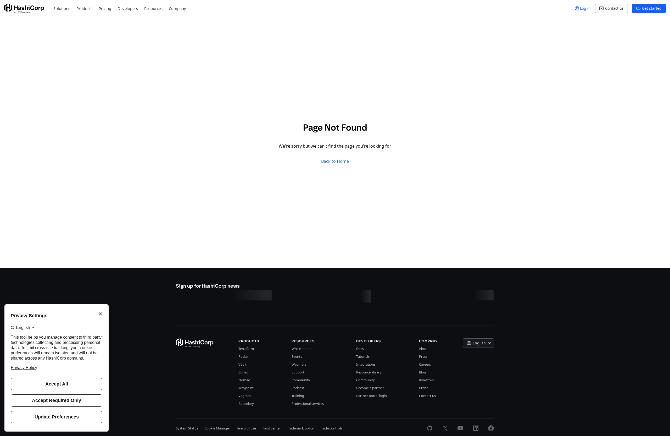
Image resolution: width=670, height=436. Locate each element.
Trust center (271, 428)
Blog (422, 372)
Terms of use (246, 428)
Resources (153, 8)
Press (423, 356)
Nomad (244, 380)
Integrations (366, 364)
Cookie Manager (217, 428)
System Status (187, 428)
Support (298, 372)
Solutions (61, 8)
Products (84, 8)
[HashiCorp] (24, 8)
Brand (423, 387)
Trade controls (331, 428)
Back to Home (335, 161)
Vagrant (244, 395)
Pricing (105, 8)
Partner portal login (371, 395)
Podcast (298, 387)
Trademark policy (300, 428)
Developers (128, 8)
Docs (360, 348)
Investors (426, 380)
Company (177, 8)
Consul (243, 372)
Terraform (246, 348)
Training (298, 395)
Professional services (308, 403)
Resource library (368, 372)
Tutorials (363, 356)
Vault (242, 364)
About (424, 348)
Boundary (246, 403)
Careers (425, 364)
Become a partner (370, 387)
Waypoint (246, 387)
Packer (243, 356)
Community (301, 380)
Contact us (427, 395)
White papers (302, 348)
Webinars (299, 364)
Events (297, 356)
